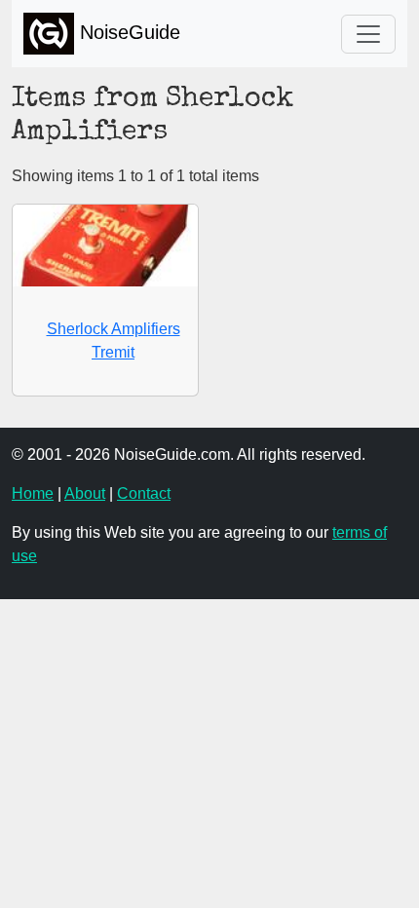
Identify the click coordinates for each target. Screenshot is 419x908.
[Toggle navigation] (368, 34)
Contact (144, 493)
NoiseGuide (127, 32)
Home (33, 493)
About (84, 493)
